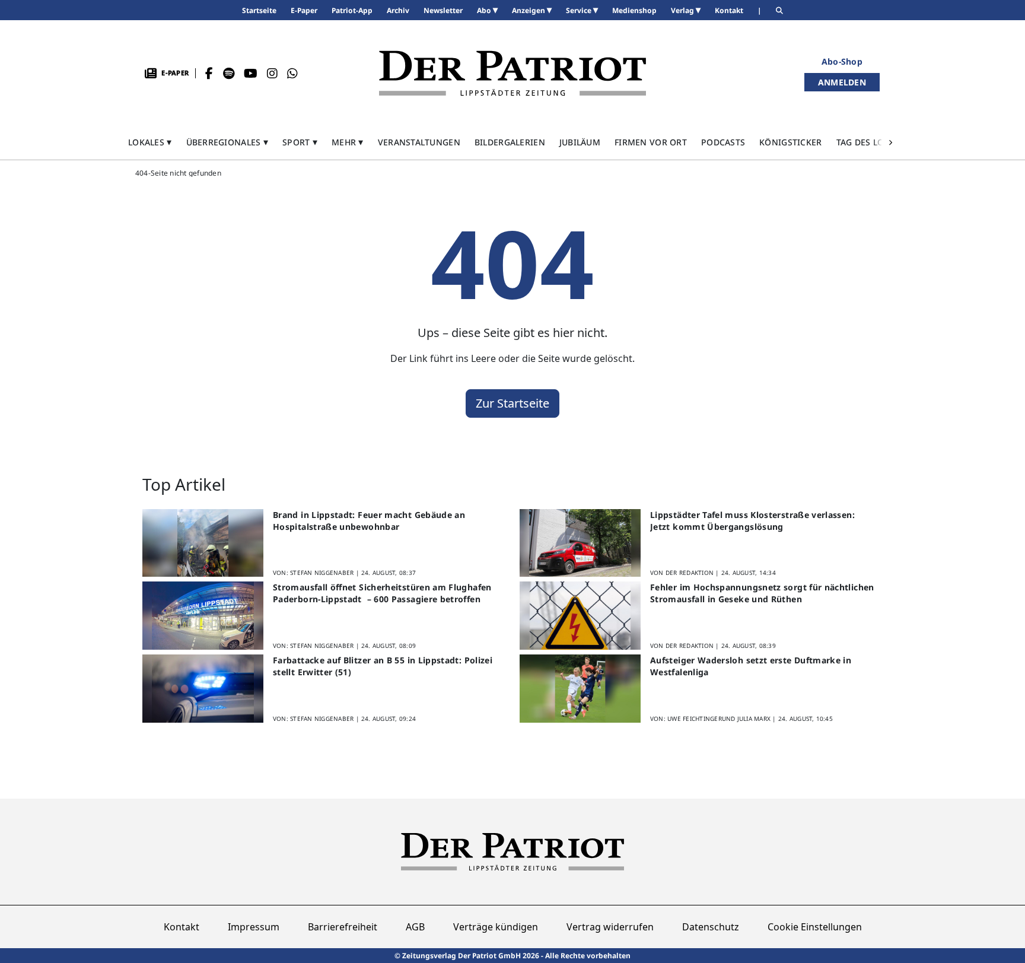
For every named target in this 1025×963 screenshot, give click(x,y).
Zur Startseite (512, 403)
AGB (415, 926)
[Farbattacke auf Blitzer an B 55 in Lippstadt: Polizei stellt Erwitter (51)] (202, 688)
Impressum (253, 926)
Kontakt (181, 926)
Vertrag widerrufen (610, 926)
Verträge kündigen (495, 926)
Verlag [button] (683, 10)
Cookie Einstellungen (815, 926)
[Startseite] (512, 73)
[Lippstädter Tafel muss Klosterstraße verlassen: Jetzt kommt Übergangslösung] (580, 543)
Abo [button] (485, 10)
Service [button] (579, 10)
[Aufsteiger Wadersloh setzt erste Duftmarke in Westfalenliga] (580, 688)
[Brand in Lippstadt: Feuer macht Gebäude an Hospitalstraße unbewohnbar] (202, 543)
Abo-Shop (842, 61)
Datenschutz (710, 926)
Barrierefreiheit (342, 926)
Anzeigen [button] (529, 10)
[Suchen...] (779, 10)
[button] (150, 142)
